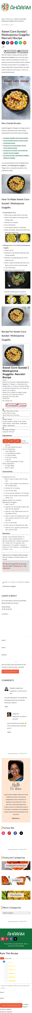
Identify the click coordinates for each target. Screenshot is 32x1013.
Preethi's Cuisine (15, 688)
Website (4, 655)
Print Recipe (23, 51)
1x (6, 441)
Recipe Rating (6, 607)
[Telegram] (16, 42)
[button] (3, 398)
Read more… (16, 818)
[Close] (2, 958)
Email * (2, 998)
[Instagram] (3, 833)
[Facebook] (7, 42)
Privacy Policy (8, 943)
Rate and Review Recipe (11, 1005)
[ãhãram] (16, 10)
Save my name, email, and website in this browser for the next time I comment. (14, 666)
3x (18, 441)
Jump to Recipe (10, 51)
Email (4, 647)
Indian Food (9, 19)
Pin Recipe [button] (22, 405)
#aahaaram (6, 568)
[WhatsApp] (20, 42)
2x (12, 441)
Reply (6, 706)
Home (3, 19)
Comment (5, 614)
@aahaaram (18, 566)
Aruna (14, 713)
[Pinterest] (12, 42)
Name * (2, 992)
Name (4, 640)
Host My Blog (20, 946)
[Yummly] (24, 42)
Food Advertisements (12, 753)
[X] (3, 42)
